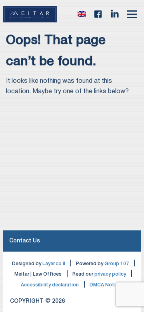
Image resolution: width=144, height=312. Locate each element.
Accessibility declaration (50, 285)
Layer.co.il (53, 264)
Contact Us (24, 241)
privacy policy (110, 274)
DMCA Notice (105, 285)
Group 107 (116, 264)
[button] (82, 14)
